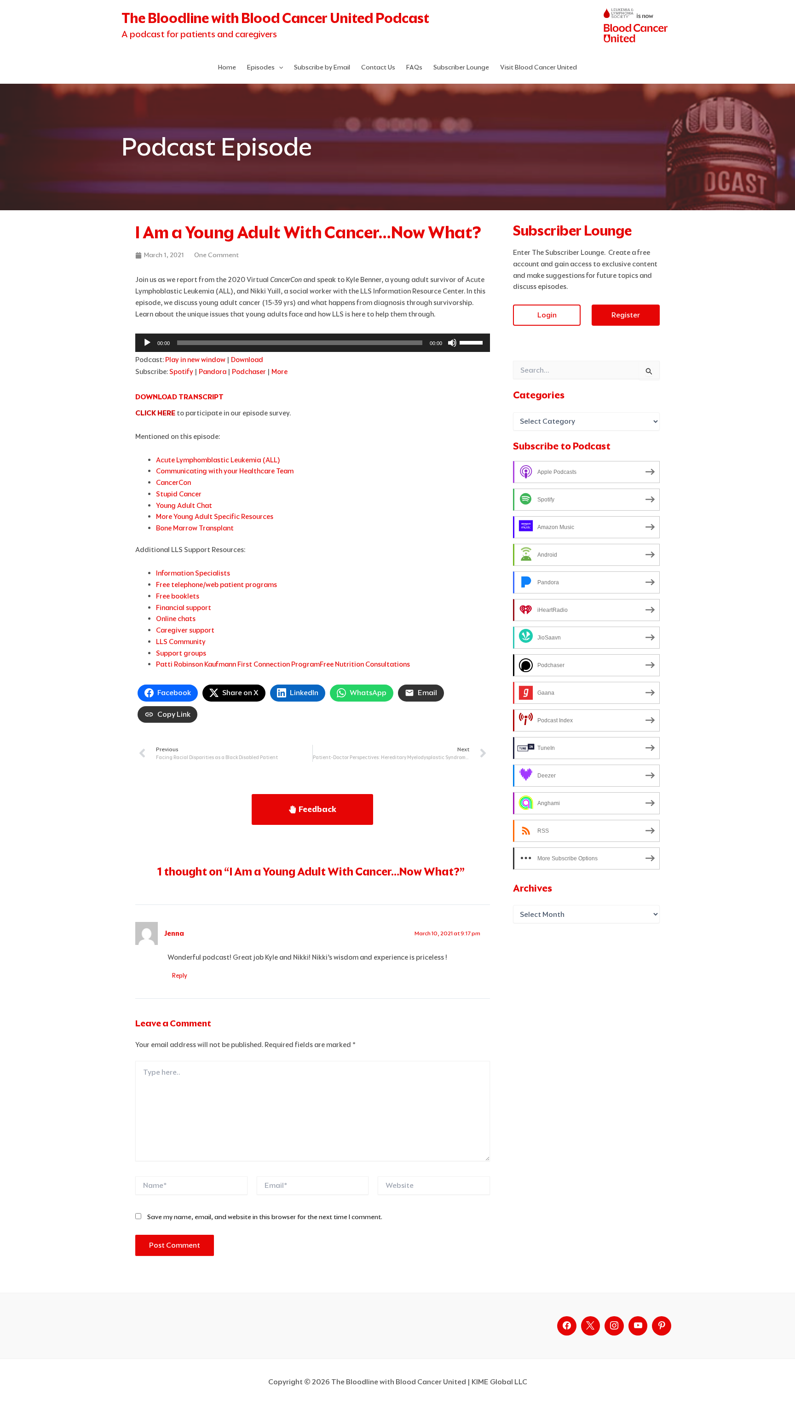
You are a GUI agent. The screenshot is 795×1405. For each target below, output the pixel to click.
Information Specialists (193, 573)
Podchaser (249, 371)
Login (547, 315)
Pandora (212, 371)
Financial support (183, 607)
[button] (279, 67)
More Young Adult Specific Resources (214, 516)
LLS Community (181, 641)
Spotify (181, 371)
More (279, 371)
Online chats (176, 618)
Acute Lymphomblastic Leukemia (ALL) (218, 459)
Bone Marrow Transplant (195, 528)
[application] (312, 343)
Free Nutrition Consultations (365, 664)
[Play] (147, 342)
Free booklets (177, 596)
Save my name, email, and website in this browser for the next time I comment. (264, 1217)
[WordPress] (638, 1326)
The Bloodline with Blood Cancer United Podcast (275, 18)
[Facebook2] (566, 1326)
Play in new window (195, 359)
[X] (590, 1326)
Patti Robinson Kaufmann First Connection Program (238, 664)
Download (247, 359)
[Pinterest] (661, 1326)
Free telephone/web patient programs (216, 584)
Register (625, 315)
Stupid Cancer (179, 493)
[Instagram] (614, 1326)
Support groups (181, 653)
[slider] (472, 342)
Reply (179, 975)
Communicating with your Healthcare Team (225, 470)
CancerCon (173, 482)
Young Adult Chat (184, 505)
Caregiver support (185, 630)
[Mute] (452, 342)
